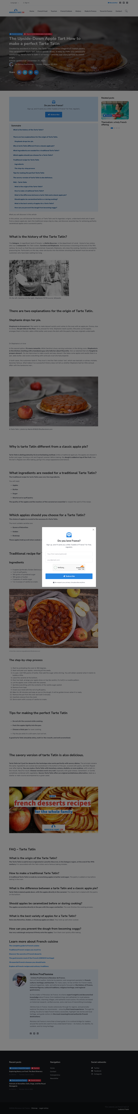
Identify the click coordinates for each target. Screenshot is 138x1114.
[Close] (93, 529)
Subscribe (70, 576)
